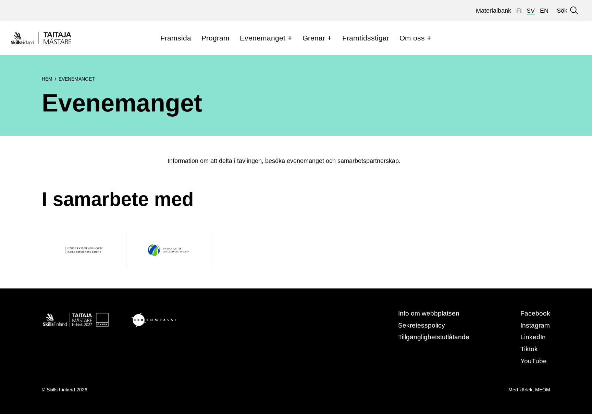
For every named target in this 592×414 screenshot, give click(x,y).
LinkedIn (533, 337)
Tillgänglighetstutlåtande (433, 337)
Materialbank (493, 10)
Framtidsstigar (365, 38)
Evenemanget (262, 38)
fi (519, 10)
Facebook (535, 313)
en (544, 10)
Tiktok (529, 349)
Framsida (175, 38)
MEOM (542, 389)
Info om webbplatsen (428, 313)
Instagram (535, 325)
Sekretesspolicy (421, 325)
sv (531, 10)
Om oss (412, 38)
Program (215, 38)
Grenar (314, 38)
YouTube (533, 361)
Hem (47, 79)
